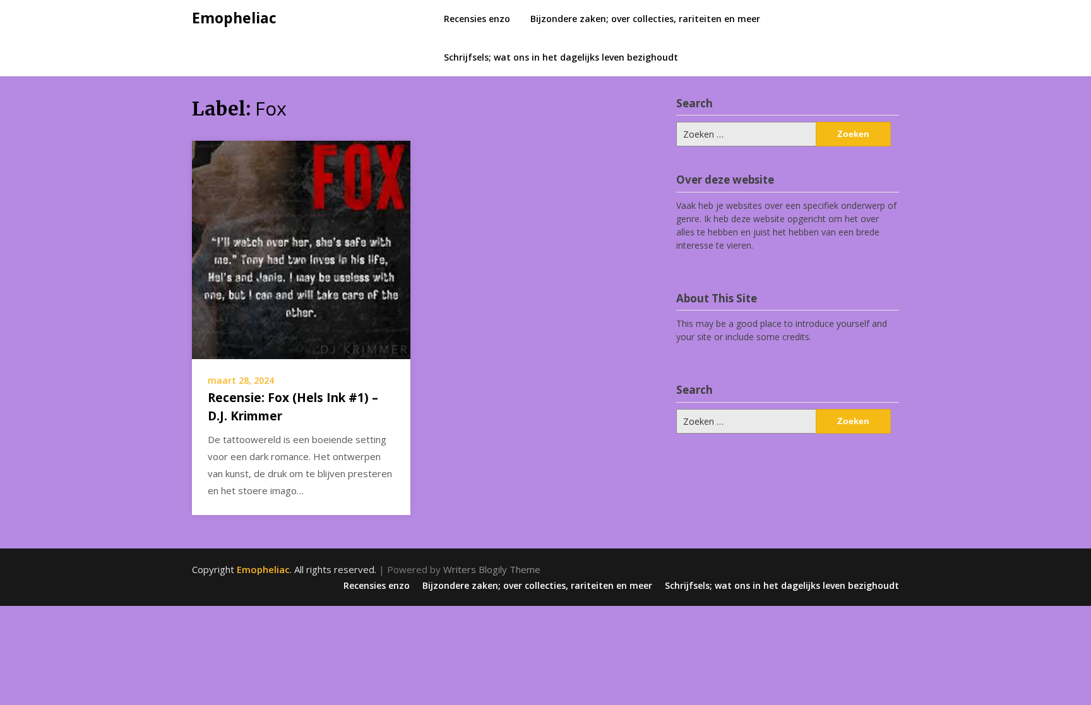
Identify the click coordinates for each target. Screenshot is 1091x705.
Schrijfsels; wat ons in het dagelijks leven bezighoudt (561, 57)
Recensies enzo (477, 19)
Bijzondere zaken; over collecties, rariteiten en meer (645, 19)
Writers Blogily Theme (491, 569)
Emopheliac (234, 18)
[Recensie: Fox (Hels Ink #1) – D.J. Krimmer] (301, 248)
